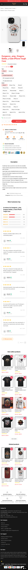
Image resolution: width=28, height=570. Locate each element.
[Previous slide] (2, 29)
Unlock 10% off (3, 564)
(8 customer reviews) (12, 64)
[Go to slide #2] (17, 50)
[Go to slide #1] (10, 50)
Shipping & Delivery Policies (6, 536)
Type (3, 68)
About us (3, 522)
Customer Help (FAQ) (5, 544)
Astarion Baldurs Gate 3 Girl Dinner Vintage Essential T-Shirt (7, 431)
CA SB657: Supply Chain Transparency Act (10, 530)
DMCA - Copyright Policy (6, 528)
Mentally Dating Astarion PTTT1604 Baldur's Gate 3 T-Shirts (20, 369)
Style (3, 73)
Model (3, 83)
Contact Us (3, 542)
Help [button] (25, 568)
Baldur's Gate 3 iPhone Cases (8, 10)
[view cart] (26, 4)
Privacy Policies (4, 526)
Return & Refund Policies (6, 540)
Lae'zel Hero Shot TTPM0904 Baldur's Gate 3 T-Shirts (20, 390)
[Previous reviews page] (18, 342)
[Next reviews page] (25, 342)
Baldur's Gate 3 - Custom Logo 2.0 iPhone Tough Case (7, 481)
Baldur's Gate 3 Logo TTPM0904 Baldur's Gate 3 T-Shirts (7, 390)
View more (14, 438)
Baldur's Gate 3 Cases (10, 8)
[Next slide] (25, 29)
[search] (24, 4)
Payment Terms (4, 538)
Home (2, 8)
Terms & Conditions (5, 524)
